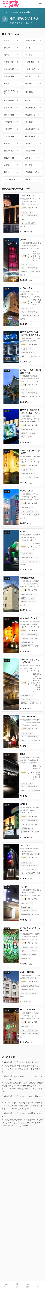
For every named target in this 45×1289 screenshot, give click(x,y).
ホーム (4, 12)
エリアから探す (15, 12)
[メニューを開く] (40, 4)
